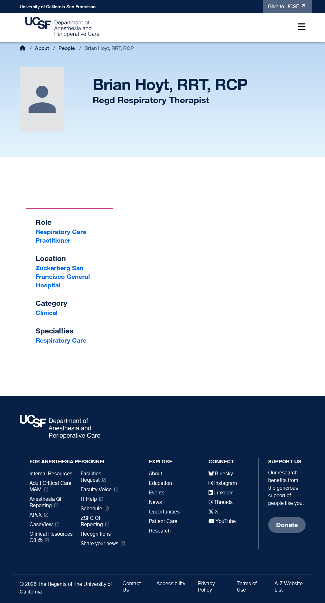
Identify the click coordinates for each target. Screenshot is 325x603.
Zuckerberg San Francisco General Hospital (63, 276)
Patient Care (163, 521)
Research (160, 531)
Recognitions (96, 534)
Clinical (46, 313)
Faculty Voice (96, 489)
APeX (36, 515)
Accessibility (170, 583)
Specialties (54, 331)
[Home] (62, 26)
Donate (287, 525)
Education (160, 483)
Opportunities (164, 512)
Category (51, 303)
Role (43, 222)
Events (156, 493)
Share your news (99, 543)
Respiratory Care (61, 340)
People (66, 48)
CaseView (41, 524)
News (155, 502)
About (42, 48)
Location (51, 258)
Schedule (91, 509)
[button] (300, 28)
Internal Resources (51, 474)
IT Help (89, 499)
